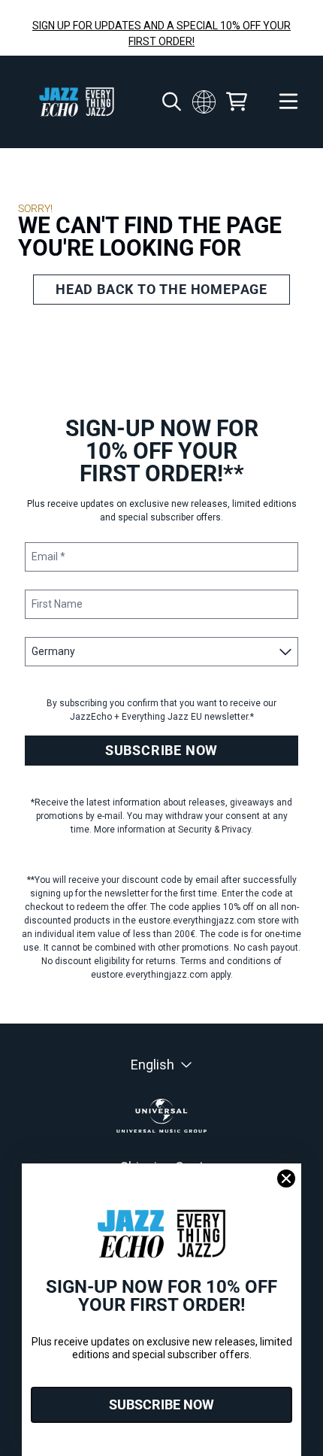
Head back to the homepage (161, 289)
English (152, 1064)
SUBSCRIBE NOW (161, 750)
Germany (203, 101)
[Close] (286, 1178)
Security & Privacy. (215, 829)
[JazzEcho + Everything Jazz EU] (77, 102)
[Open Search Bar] (170, 101)
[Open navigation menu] (288, 102)
